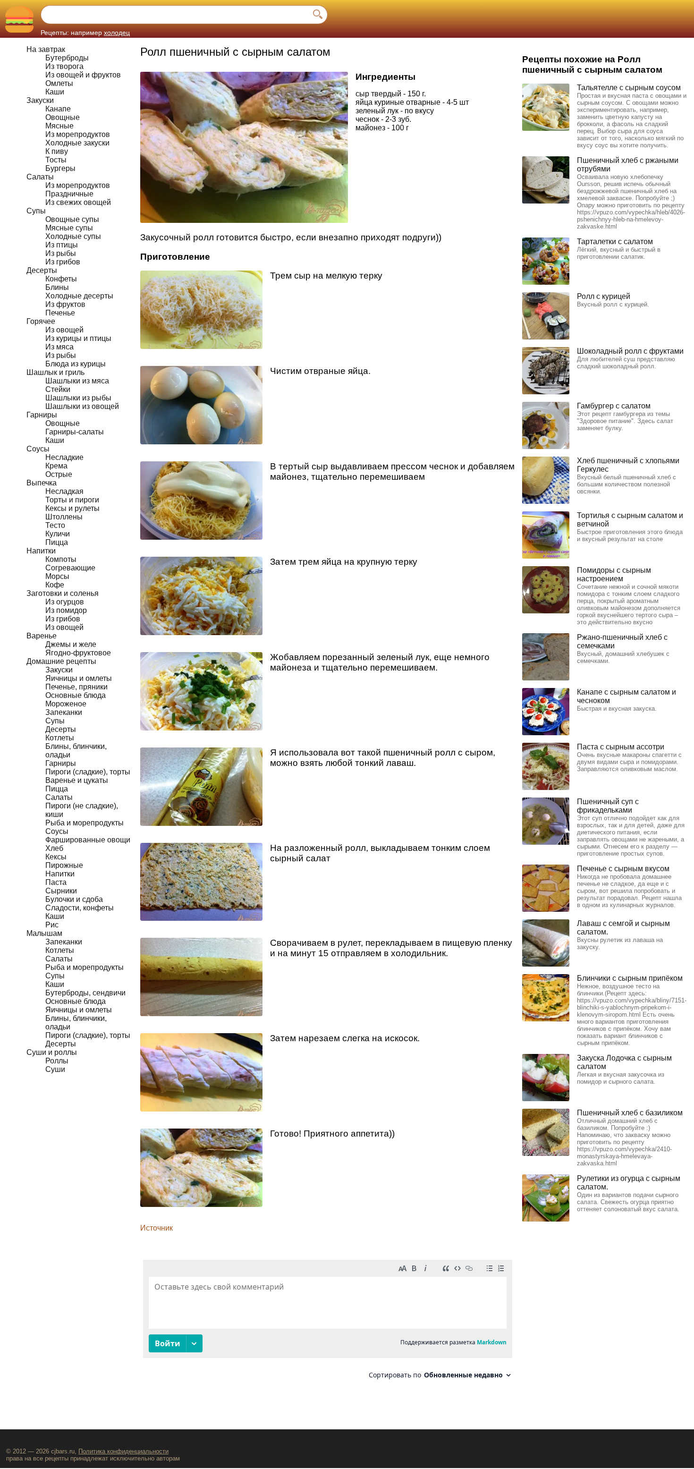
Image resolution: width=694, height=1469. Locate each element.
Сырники (61, 891)
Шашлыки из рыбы (78, 398)
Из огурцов (64, 602)
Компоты (60, 559)
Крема (56, 466)
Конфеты (61, 279)
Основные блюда (75, 695)
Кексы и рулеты (72, 508)
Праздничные (69, 194)
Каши (54, 92)
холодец (117, 32)
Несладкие (64, 457)
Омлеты (59, 83)
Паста (56, 882)
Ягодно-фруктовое (78, 653)
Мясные (59, 126)
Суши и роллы (51, 1052)
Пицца (56, 542)
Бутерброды (67, 58)
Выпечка (41, 483)
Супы (36, 211)
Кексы (56, 857)
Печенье (60, 313)
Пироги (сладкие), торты (87, 772)
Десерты (41, 270)
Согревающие (70, 568)
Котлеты (59, 738)
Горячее (40, 321)
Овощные (62, 117)
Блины (57, 287)
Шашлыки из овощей (82, 406)
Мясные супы (69, 228)
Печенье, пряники (76, 687)
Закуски (40, 100)
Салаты (40, 177)
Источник (156, 1228)
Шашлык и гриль (55, 372)
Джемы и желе (70, 644)
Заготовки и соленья (62, 593)
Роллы (56, 1061)
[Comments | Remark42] (327, 1323)
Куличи (57, 534)
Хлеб (54, 848)
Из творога (64, 66)
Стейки (57, 389)
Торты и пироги (72, 500)
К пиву (56, 151)
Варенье (41, 636)
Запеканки (63, 712)
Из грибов (62, 262)
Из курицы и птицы (78, 338)
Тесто (55, 525)
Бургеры (60, 168)
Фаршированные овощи (87, 840)
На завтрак (45, 49)
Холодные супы (73, 236)
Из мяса (59, 347)
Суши (55, 1069)
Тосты (56, 160)
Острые (58, 474)
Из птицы (61, 245)
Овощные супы (72, 219)
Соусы (38, 449)
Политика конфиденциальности (123, 1451)
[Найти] (318, 14)
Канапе (58, 109)
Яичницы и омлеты (78, 678)
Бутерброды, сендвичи (85, 993)
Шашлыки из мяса (77, 381)
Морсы (57, 576)
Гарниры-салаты (74, 432)
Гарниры (41, 415)
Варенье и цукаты (76, 780)
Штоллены (64, 517)
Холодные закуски (77, 143)
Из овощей (64, 330)
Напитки (41, 551)
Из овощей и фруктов (83, 75)
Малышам (44, 933)
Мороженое (65, 704)
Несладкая (64, 491)
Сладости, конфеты (79, 908)
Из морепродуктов (77, 134)
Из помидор (66, 610)
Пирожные (64, 865)
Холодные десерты (79, 296)
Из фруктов (65, 304)
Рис (52, 925)
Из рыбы (60, 253)
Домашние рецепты (61, 661)
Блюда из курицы (75, 364)
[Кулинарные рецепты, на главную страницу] (19, 19)
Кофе (54, 585)
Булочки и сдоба (74, 899)
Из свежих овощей (78, 202)
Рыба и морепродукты (84, 823)
